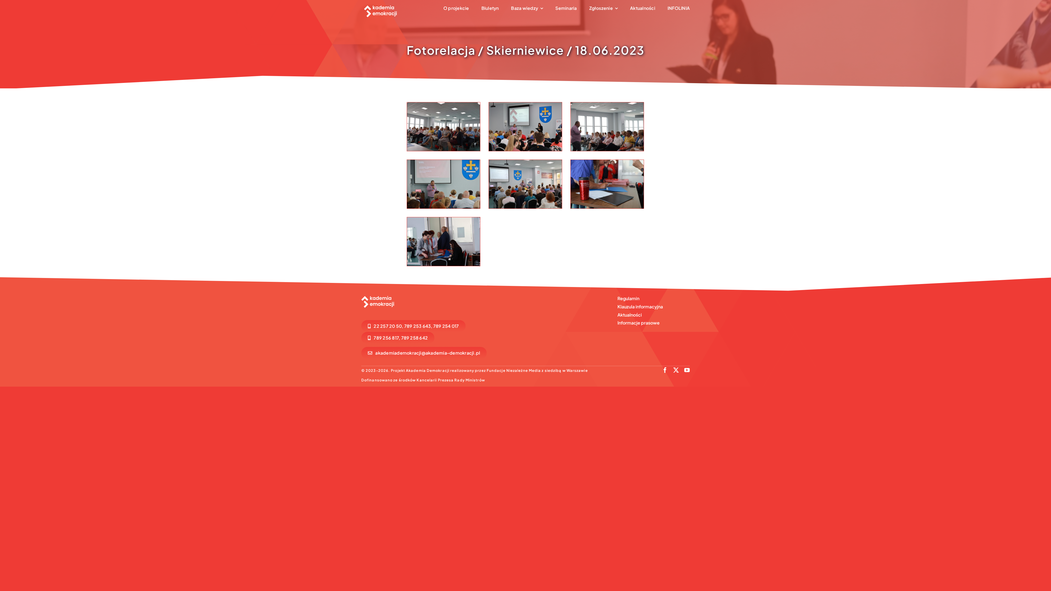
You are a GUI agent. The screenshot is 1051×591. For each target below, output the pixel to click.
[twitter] (676, 370)
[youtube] (687, 370)
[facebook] (665, 370)
